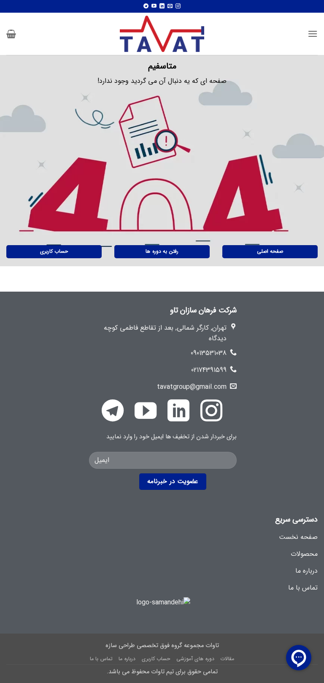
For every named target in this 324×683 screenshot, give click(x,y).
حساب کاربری (156, 659)
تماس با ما (101, 659)
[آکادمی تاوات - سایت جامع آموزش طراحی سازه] (162, 34)
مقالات (227, 659)
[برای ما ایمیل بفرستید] (170, 7)
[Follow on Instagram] (178, 7)
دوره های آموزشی (195, 659)
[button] (313, 33)
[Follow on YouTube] (154, 7)
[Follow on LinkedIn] (162, 7)
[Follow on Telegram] (145, 7)
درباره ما (127, 659)
